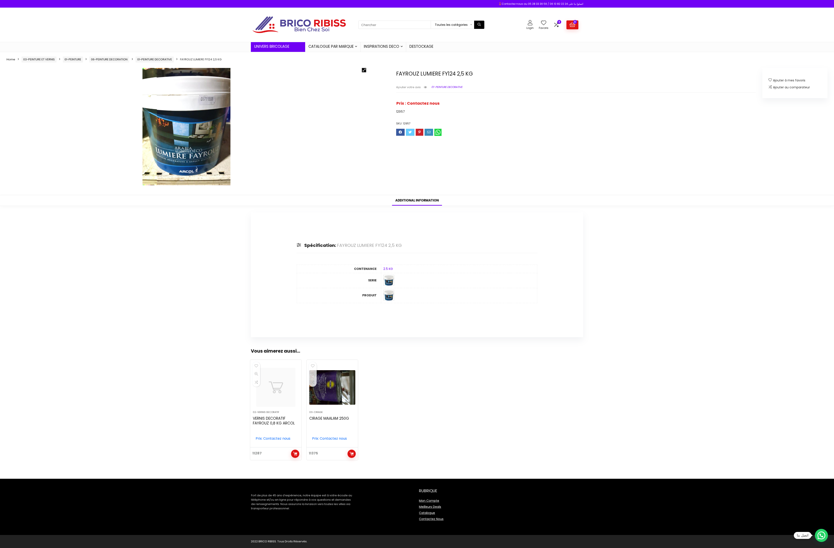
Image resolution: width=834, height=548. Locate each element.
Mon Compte (429, 500)
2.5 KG (388, 269)
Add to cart (295, 454)
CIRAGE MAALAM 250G (329, 418)
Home (11, 59)
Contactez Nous (431, 519)
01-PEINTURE (73, 59)
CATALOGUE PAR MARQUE (331, 46)
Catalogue (427, 513)
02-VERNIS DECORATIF (266, 412)
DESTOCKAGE (421, 46)
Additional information (417, 200)
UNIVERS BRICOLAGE (271, 46)
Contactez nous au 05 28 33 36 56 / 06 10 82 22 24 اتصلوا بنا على (542, 4)
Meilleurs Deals (430, 507)
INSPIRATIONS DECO (381, 46)
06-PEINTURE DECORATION (109, 59)
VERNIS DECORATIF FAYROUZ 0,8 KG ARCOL (274, 421)
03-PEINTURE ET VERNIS (39, 59)
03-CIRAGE (316, 412)
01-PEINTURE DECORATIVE (154, 59)
